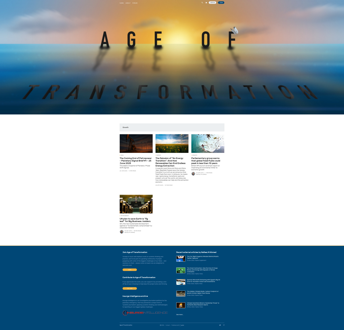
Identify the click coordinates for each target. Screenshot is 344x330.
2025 (122, 155)
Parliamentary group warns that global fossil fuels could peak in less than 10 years (205, 161)
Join (221, 2)
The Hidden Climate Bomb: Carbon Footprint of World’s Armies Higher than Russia (202, 292)
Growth (194, 155)
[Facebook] (224, 325)
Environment (125, 215)
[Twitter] (220, 325)
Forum (135, 3)
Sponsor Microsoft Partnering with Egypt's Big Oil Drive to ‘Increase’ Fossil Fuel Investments (203, 280)
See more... (180, 314)
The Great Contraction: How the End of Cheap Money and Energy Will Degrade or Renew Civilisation (202, 270)
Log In (212, 2)
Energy (158, 155)
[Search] (202, 2)
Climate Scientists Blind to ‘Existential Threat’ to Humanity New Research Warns (203, 304)
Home (122, 3)
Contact (168, 325)
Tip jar (129, 288)
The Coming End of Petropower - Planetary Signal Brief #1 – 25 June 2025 (136, 161)
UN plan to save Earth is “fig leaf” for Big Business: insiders (135, 220)
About (128, 3)
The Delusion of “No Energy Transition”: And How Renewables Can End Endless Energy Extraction (170, 162)
